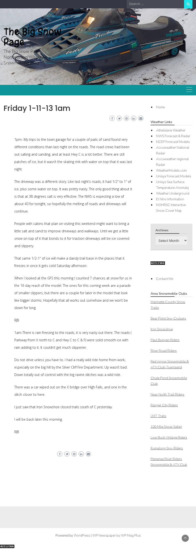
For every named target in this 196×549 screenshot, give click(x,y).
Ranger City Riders (164, 405)
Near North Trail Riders (167, 394)
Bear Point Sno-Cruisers (168, 318)
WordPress (82, 535)
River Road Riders (164, 350)
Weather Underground (172, 193)
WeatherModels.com (171, 170)
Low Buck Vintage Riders (169, 437)
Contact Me (164, 279)
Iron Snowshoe (162, 329)
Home (160, 107)
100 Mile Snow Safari (166, 426)
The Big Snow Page (32, 37)
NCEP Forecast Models (173, 142)
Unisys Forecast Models (173, 176)
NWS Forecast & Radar (173, 136)
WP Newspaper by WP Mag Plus (116, 535)
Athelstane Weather (170, 130)
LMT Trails (158, 416)
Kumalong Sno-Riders (167, 448)
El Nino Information (170, 199)
